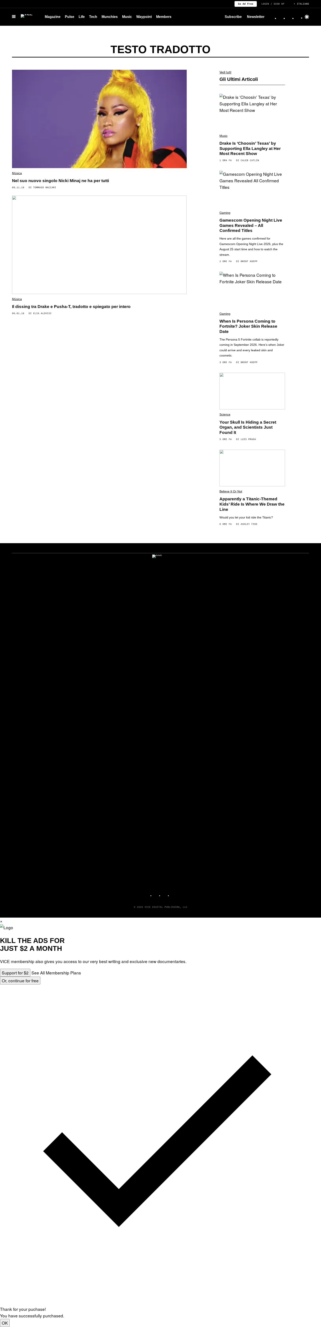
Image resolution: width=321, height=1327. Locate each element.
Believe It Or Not (230, 491)
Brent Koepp (249, 261)
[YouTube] (298, 16)
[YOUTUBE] (173, 893)
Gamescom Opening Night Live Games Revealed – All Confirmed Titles (250, 225)
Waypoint (144, 17)
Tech (93, 17)
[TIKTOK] (164, 893)
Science (224, 414)
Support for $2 (15, 973)
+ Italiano (301, 3)
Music (127, 17)
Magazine (52, 17)
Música (17, 173)
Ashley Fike (249, 523)
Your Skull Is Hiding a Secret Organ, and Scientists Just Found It (247, 427)
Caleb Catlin (250, 160)
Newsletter (255, 17)
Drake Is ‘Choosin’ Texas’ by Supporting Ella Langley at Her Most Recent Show (250, 148)
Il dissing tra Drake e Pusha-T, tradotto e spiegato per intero (71, 306)
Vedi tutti (225, 72)
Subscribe (233, 17)
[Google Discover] (307, 17)
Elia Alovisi (42, 313)
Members (163, 17)
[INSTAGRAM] (156, 893)
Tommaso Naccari (44, 187)
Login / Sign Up (272, 3)
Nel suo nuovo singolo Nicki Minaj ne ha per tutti (60, 180)
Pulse (69, 17)
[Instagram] (281, 16)
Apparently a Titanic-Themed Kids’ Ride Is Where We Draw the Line (252, 504)
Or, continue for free (20, 980)
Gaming (224, 212)
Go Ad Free (245, 3)
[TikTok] (289, 16)
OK (5, 1323)
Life (82, 17)
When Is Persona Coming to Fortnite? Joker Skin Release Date (248, 326)
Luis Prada (248, 439)
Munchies (110, 17)
